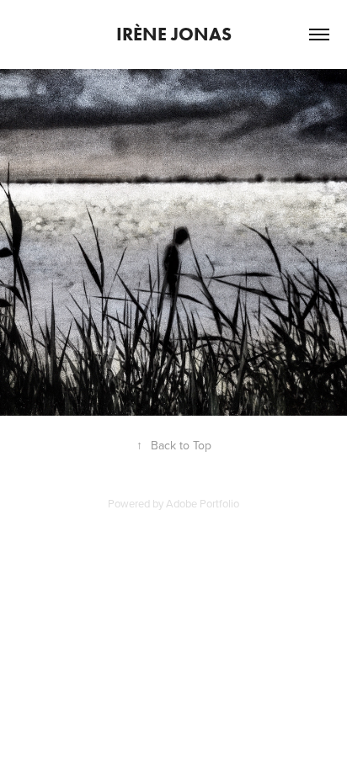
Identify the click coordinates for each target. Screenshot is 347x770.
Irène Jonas (174, 34)
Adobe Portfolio (202, 503)
